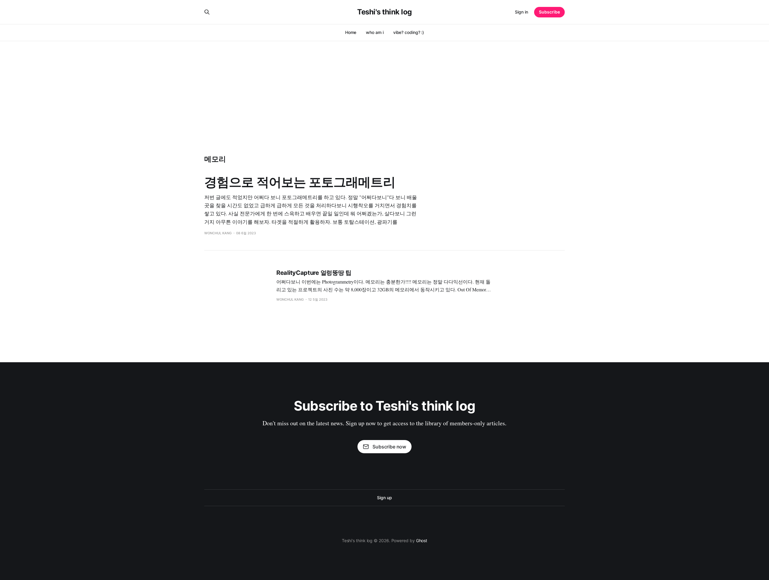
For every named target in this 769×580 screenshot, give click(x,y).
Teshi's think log (384, 12)
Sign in (521, 11)
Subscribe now (389, 447)
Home (351, 32)
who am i (374, 32)
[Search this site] (206, 12)
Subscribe (549, 11)
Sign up (384, 497)
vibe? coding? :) (408, 32)
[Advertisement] (384, 86)
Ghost (421, 540)
